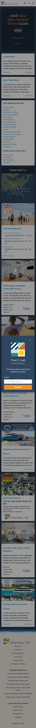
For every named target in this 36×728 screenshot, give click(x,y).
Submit (18, 387)
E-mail (6, 377)
